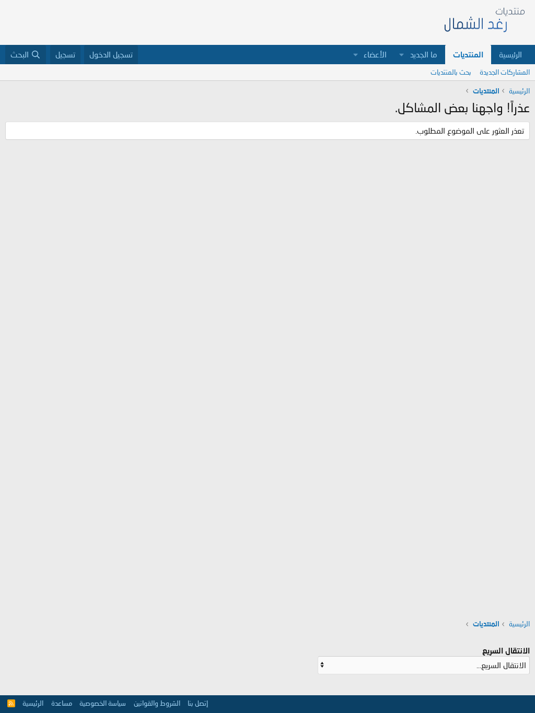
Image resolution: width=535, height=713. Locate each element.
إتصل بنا (198, 703)
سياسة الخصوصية (102, 703)
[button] (401, 54)
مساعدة (61, 703)
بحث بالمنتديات (451, 72)
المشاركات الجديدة (505, 72)
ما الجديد (423, 54)
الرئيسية (510, 54)
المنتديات (468, 54)
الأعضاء (375, 54)
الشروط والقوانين (157, 703)
